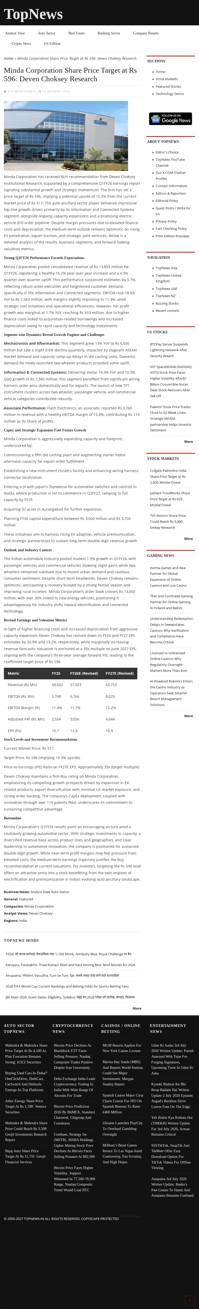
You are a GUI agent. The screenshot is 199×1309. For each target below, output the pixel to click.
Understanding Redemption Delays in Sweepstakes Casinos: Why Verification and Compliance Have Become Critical (171, 630)
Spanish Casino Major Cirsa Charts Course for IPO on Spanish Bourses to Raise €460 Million (123, 1103)
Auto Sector (46, 33)
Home (8, 58)
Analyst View (15, 33)
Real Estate (76, 33)
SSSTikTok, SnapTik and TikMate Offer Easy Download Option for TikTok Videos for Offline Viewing (171, 1156)
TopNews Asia (166, 268)
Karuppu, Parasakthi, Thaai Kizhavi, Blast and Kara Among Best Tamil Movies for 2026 (70, 964)
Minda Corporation (39, 906)
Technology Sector (170, 93)
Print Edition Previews (172, 236)
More (137, 1008)
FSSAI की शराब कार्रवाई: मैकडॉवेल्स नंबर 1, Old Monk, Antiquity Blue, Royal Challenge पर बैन (68, 954)
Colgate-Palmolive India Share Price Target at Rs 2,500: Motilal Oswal (168, 476)
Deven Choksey (41, 913)
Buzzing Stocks (167, 303)
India (23, 920)
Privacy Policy (166, 221)
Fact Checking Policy (171, 228)
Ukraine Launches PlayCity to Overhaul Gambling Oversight (123, 1128)
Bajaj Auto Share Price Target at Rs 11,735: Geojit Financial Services (25, 1156)
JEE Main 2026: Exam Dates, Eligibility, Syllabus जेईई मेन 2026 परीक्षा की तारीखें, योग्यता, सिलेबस (70, 997)
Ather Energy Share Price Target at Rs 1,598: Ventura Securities (25, 1106)
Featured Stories (168, 86)
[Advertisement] (99, 1258)
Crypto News (21, 43)
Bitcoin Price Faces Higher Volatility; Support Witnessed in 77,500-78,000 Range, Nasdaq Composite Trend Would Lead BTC (74, 1179)
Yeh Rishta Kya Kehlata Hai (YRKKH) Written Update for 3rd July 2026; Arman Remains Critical (172, 1125)
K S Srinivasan (21, 91)
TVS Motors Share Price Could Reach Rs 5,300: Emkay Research (168, 521)
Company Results (146, 33)
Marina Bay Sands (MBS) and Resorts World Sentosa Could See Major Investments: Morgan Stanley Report (123, 1073)
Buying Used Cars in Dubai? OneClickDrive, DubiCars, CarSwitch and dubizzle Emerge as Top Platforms (26, 1081)
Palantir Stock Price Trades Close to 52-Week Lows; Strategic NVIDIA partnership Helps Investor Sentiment (170, 419)
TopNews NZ (165, 295)
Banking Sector (109, 33)
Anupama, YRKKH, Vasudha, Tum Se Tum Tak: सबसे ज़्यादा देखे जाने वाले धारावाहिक (62, 975)
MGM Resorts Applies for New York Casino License (122, 1048)
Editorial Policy (167, 200)
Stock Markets (167, 79)
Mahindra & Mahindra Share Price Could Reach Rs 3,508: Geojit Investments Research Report (26, 1131)
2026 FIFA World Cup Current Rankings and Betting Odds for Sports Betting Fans (67, 986)
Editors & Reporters (171, 193)
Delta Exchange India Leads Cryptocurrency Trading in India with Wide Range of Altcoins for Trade (74, 1087)
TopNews (33, 14)
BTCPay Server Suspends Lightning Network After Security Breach (169, 350)
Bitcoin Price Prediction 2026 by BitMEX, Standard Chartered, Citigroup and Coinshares (74, 1114)
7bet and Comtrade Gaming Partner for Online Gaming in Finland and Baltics (171, 602)
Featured (26, 899)
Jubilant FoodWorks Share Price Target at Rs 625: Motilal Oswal (170, 499)
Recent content (167, 310)
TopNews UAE (166, 288)
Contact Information (171, 185)
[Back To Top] (190, 1300)
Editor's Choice (167, 152)
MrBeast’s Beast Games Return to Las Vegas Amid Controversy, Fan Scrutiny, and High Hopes (122, 1153)
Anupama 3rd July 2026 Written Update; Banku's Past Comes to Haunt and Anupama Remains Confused (172, 1187)
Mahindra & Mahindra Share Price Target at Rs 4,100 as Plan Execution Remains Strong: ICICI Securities (26, 1053)
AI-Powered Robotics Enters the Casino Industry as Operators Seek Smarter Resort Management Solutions (171, 693)
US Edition (52, 43)
